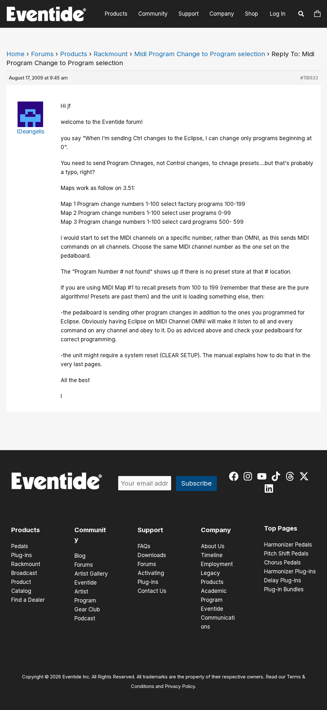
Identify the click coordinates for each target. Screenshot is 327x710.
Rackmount (111, 54)
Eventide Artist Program (85, 591)
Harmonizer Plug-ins (290, 571)
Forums (42, 54)
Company (221, 14)
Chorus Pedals (282, 562)
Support (189, 14)
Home (15, 54)
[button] (301, 15)
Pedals (19, 546)
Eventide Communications (218, 618)
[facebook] (235, 476)
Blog (80, 556)
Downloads (152, 555)
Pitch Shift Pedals (286, 553)
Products (116, 14)
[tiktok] (277, 476)
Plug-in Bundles (284, 589)
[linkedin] (270, 488)
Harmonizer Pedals (288, 544)
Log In (277, 14)
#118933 (309, 78)
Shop (251, 14)
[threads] (291, 476)
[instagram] (249, 476)
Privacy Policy (180, 686)
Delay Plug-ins (282, 580)
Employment (217, 564)
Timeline (212, 555)
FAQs (144, 546)
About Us (212, 546)
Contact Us (152, 591)
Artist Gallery (91, 573)
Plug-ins (21, 555)
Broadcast (24, 573)
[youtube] (263, 476)
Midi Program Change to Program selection (199, 54)
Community (153, 14)
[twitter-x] (305, 476)
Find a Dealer (28, 600)
